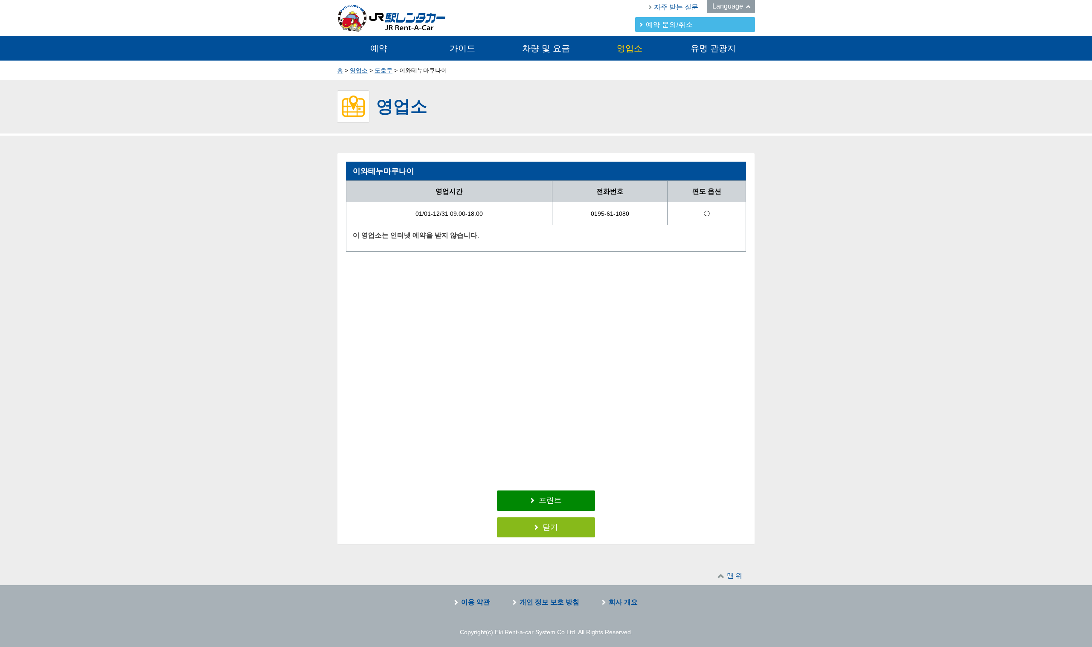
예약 (378, 48)
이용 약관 (475, 602)
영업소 (629, 48)
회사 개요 (623, 602)
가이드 (462, 48)
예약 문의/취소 (669, 24)
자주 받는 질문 (676, 7)
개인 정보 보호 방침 (549, 602)
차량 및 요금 (546, 48)
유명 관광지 (713, 48)
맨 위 (734, 575)
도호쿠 (383, 70)
